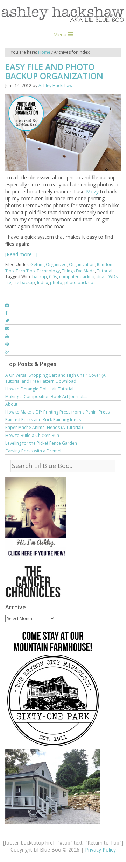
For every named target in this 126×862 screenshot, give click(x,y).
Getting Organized (48, 264)
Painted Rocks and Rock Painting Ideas (43, 420)
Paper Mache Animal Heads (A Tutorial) (44, 427)
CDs (53, 277)
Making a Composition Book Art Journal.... (46, 397)
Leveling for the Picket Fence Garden (41, 443)
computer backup (76, 277)
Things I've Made (78, 271)
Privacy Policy (100, 849)
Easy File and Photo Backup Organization (54, 71)
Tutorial (104, 271)
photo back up (78, 283)
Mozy (92, 191)
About (11, 404)
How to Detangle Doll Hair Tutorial (39, 389)
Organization (82, 264)
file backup (24, 283)
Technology (48, 271)
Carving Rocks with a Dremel (33, 451)
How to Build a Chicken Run (32, 435)
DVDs (112, 277)
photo (56, 283)
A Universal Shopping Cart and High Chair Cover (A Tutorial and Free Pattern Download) (55, 378)
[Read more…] (21, 254)
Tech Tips (25, 271)
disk (101, 277)
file (8, 283)
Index (42, 283)
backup (39, 277)
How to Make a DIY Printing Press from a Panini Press (57, 412)
